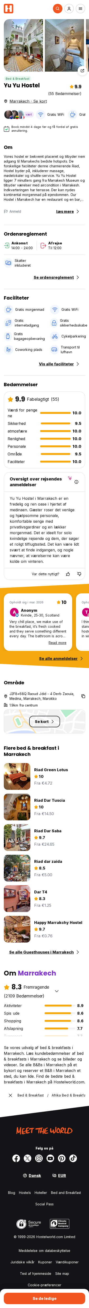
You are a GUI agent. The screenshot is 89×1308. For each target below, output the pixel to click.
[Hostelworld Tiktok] (73, 1158)
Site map (62, 1273)
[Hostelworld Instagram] (39, 1158)
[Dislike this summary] (79, 574)
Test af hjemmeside (36, 1273)
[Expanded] (10, 1095)
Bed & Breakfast (17, 78)
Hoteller (41, 1193)
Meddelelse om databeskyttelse (44, 1251)
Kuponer (45, 1262)
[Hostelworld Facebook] (16, 1158)
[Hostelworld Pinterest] (62, 1158)
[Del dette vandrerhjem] (82, 70)
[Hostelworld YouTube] (50, 1158)
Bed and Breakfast (66, 1193)
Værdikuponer (67, 1262)
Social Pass (44, 1204)
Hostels (25, 1193)
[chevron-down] (56, 991)
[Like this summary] (68, 574)
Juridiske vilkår (22, 1262)
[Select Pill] (57, 8)
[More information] (76, 482)
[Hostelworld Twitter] (27, 1158)
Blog (11, 1193)
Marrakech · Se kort (28, 101)
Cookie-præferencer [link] (44, 1285)
